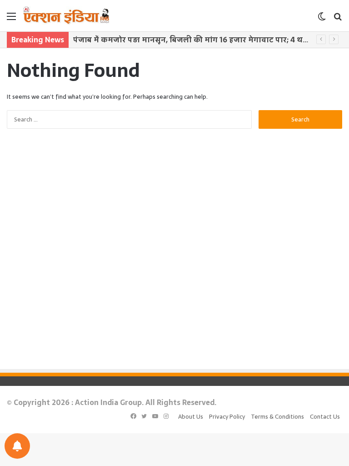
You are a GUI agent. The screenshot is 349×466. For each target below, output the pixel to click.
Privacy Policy (227, 416)
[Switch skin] (321, 19)
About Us (190, 416)
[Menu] (11, 19)
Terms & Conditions (277, 416)
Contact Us (325, 416)
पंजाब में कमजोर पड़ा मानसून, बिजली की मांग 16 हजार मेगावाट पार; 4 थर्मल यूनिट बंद (208, 40)
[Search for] (337, 19)
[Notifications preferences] (17, 446)
